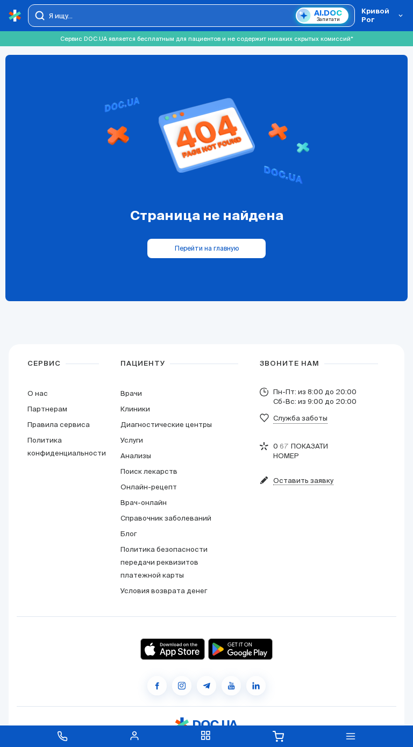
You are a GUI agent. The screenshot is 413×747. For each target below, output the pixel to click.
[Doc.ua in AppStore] (172, 649)
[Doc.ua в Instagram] (181, 685)
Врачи (131, 393)
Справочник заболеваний (165, 518)
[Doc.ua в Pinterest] (256, 685)
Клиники (135, 409)
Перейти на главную (207, 248)
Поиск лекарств (148, 471)
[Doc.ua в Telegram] (206, 685)
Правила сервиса (58, 425)
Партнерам (47, 409)
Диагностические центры (166, 425)
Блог (128, 534)
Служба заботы (300, 418)
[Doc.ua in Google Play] (240, 649)
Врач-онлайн (143, 503)
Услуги (131, 440)
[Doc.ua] (15, 16)
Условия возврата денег (163, 591)
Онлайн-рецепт (148, 487)
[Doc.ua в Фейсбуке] (157, 685)
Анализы (135, 456)
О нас (37, 393)
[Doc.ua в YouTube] (231, 685)
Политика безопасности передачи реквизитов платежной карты (164, 562)
